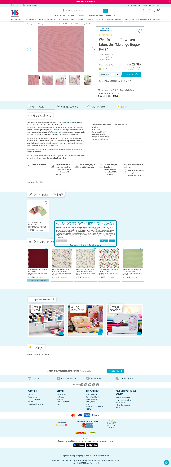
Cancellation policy (92, 399)
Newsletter (60, 399)
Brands (108, 15)
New (56, 15)
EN (159, 5)
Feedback (119, 407)
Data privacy (74, 245)
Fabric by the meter (56, 24)
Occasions (80, 15)
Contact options (120, 402)
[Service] (145, 11)
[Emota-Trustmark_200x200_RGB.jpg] (112, 424)
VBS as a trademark (34, 399)
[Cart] (158, 11)
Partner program (33, 397)
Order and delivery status (123, 405)
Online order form (91, 394)
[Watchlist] (149, 11)
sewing (64, 122)
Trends (71, 15)
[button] (29, 49)
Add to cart (129, 74)
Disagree (104, 241)
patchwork (72, 122)
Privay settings (61, 241)
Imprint (83, 245)
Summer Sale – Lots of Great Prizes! (85, 1)
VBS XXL (63, 15)
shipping (138, 69)
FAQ (58, 404)
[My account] (153, 11)
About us (30, 394)
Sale (114, 15)
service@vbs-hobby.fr (127, 400)
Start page (29, 24)
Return (88, 404)
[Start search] (105, 11)
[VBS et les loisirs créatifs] (15, 12)
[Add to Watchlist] (140, 30)
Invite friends (61, 397)
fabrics (67, 138)
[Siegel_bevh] (87, 425)
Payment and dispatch (93, 397)
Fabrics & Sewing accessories (41, 24)
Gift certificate (61, 394)
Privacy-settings (91, 402)
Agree (112, 241)
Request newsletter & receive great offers (63, 371)
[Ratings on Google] (61, 424)
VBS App (89, 409)
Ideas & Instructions (94, 15)
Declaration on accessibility (94, 406)
